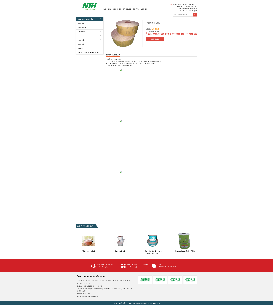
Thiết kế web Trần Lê (151, 303)
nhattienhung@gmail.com (90, 296)
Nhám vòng (82, 36)
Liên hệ (144, 9)
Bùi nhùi (80, 48)
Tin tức (136, 9)
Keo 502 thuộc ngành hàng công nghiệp (88, 53)
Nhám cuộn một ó (88, 251)
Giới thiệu (117, 9)
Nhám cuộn (82, 32)
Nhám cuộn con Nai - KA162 (184, 251)
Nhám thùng (82, 27)
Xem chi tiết (88, 254)
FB (159, 303)
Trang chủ (107, 9)
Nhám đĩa (81, 44)
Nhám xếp (81, 40)
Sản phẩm (127, 9)
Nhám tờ (81, 23)
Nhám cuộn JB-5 (120, 251)
